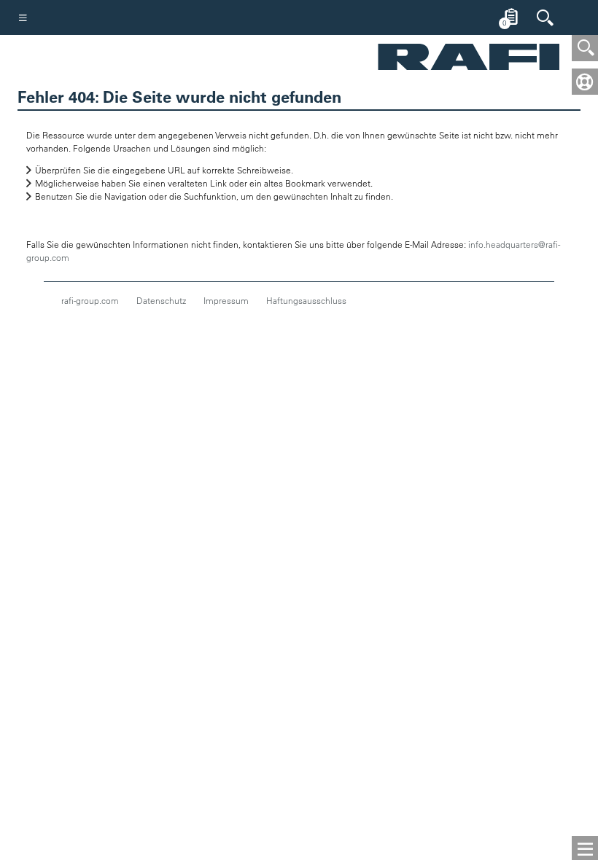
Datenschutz (161, 300)
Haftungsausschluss (306, 300)
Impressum (226, 300)
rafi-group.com (90, 300)
